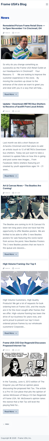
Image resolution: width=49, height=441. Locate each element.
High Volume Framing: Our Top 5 (19, 264)
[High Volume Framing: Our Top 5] (24, 283)
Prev (7, 424)
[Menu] (47, 4)
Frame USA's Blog (14, 4)
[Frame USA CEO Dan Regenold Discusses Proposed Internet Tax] (24, 364)
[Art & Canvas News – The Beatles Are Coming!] (24, 207)
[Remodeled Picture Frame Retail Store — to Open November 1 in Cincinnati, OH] (24, 47)
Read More (12, 95)
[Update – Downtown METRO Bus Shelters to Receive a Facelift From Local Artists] (24, 126)
